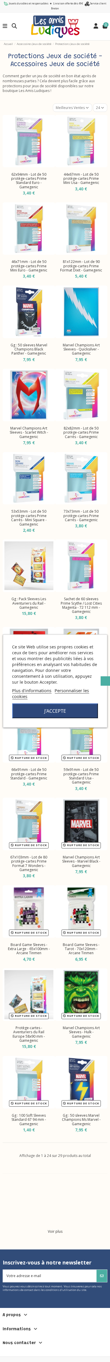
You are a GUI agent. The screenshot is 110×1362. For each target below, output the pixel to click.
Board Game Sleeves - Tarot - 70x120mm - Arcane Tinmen (81, 949)
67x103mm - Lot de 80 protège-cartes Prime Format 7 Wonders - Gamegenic (28, 863)
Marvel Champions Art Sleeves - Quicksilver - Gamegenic (81, 349)
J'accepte (55, 711)
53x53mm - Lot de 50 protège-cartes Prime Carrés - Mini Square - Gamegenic (29, 517)
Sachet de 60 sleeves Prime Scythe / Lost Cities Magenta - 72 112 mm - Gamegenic (81, 605)
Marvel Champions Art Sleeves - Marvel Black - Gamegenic (81, 861)
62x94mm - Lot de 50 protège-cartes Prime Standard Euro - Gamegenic (29, 180)
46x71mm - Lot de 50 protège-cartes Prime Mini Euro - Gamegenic (28, 266)
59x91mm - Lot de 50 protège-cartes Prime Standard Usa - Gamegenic (81, 776)
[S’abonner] (102, 1276)
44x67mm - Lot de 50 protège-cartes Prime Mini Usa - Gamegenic (81, 178)
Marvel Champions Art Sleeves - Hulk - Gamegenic (81, 1032)
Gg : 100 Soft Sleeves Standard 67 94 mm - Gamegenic (28, 1119)
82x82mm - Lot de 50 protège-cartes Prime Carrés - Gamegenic (81, 432)
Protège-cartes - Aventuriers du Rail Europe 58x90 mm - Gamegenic (29, 1034)
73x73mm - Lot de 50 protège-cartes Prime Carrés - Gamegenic (81, 515)
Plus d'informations (31, 690)
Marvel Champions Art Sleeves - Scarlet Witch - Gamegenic (29, 432)
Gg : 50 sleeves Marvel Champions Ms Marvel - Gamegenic (81, 1119)
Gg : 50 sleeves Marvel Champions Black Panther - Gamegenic (29, 349)
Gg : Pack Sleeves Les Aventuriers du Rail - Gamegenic (28, 603)
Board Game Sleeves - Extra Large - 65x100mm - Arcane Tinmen (29, 949)
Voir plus (55, 1231)
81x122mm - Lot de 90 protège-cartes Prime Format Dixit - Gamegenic (81, 266)
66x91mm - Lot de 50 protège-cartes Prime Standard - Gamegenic (28, 774)
